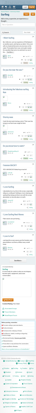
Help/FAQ (31, 361)
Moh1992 (10, 75)
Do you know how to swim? (14, 146)
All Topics (19, 410)
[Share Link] (21, 63)
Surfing (5, 14)
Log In (25, 7)
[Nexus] (5, 104)
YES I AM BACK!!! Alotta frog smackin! (15, 169)
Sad (23, 376)
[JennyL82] (5, 201)
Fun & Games (27, 383)
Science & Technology (27, 399)
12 (25, 201)
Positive (6, 368)
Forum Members (10, 312)
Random (8, 372)
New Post (8, 300)
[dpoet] (5, 57)
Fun (32, 368)
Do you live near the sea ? (13, 70)
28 (29, 204)
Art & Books (28, 391)
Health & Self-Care (27, 406)
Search (6, 32)
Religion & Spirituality (11, 403)
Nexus (9, 103)
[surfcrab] (5, 174)
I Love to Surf (8, 236)
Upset (30, 372)
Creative (24, 368)
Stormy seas (8, 117)
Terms (32, 363)
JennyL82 (10, 200)
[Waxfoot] (5, 248)
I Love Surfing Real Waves (13, 214)
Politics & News (10, 395)
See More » (18, 261)
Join (26, 14)
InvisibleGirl (11, 222)
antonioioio (11, 132)
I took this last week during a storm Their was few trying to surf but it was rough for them (18, 122)
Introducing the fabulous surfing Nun (16, 91)
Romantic (7, 376)
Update (9, 380)
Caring (16, 376)
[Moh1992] (5, 76)
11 (25, 132)
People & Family (25, 380)
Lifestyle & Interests (11, 391)
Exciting (15, 368)
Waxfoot (10, 247)
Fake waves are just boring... (12, 218)
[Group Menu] (33, 14)
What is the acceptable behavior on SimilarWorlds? (15, 349)
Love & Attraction (26, 395)
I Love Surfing (8, 187)
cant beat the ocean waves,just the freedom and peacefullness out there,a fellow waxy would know (17, 242)
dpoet (9, 55)
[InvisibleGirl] (5, 223)
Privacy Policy (22, 363)
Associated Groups (11, 308)
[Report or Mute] (33, 36)
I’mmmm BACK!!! (10, 165)
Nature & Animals (27, 403)
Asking (31, 376)
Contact (22, 361)
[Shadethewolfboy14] (5, 152)
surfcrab (10, 172)
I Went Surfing (8, 38)
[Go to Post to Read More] (18, 98)
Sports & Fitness (5, 11)
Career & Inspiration (11, 383)
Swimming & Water (15, 11)
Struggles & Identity (10, 399)
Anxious (19, 372)
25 (27, 136)
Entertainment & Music (19, 387)
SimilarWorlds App (11, 361)
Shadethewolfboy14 (13, 151)
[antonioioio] (5, 133)
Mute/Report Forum (11, 315)
